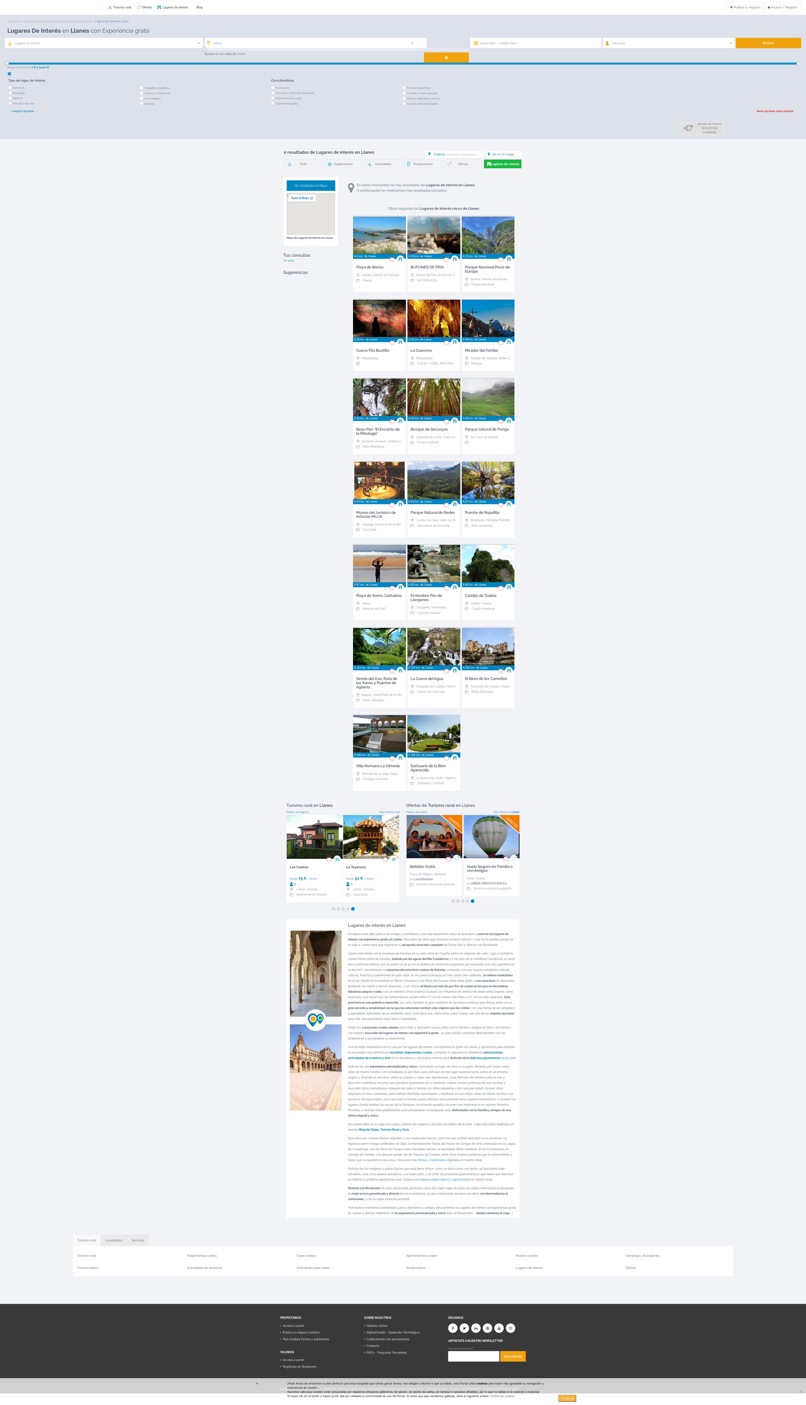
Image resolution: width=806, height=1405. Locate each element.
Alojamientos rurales (202, 1256)
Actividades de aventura (204, 1268)
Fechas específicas (419, 88)
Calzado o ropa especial (422, 93)
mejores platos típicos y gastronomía (444, 1179)
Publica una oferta (416, 812)
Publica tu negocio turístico (301, 1332)
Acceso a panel (293, 1325)
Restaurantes (415, 1268)
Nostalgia (19, 93)
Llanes (300, 889)
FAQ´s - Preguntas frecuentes (387, 1352)
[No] (801, 1391)
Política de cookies (502, 1396)
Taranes (415, 878)
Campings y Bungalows (642, 1256)
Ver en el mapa (503, 154)
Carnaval (18, 87)
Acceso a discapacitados (422, 103)
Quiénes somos (377, 1325)
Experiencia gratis (286, 103)
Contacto (373, 1346)
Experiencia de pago (288, 98)
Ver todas (288, 260)
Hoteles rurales (527, 1256)
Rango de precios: (18, 67)
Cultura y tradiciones (157, 93)
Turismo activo (87, 1268)
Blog (199, 7)
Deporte (149, 103)
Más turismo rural (389, 812)
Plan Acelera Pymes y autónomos (306, 1339)
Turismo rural (122, 7)
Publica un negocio (298, 812)
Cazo (470, 878)
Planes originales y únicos (423, 98)
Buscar (768, 43)
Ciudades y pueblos (156, 88)
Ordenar (454, 154)
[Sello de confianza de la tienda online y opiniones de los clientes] (380, 1365)
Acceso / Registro (783, 7)
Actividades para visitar (313, 1268)
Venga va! (567, 1398)
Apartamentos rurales (421, 1256)
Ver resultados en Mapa (310, 185)
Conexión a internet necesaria (294, 93)
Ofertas (147, 7)
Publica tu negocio (746, 7)
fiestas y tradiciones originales (438, 1160)
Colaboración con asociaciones (388, 1339)
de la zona (493, 1058)
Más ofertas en (506, 812)
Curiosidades (152, 98)
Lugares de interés (175, 7)
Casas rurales (306, 1256)
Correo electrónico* (461, 1348)
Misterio (18, 98)
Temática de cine (23, 103)
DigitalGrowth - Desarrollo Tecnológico (393, 1332)
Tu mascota (282, 87)
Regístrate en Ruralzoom (300, 1366)
